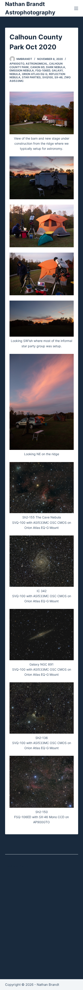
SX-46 (58, 77)
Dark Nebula (55, 67)
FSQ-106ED (42, 70)
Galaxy (57, 70)
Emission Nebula (22, 70)
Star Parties (31, 77)
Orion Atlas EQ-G (34, 74)
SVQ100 (47, 77)
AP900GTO (17, 63)
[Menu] (76, 8)
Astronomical (37, 63)
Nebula (15, 74)
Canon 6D (37, 67)
